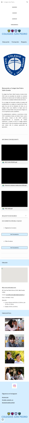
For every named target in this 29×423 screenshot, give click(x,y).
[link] (14, 154)
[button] (2, 2)
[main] (14, 7)
